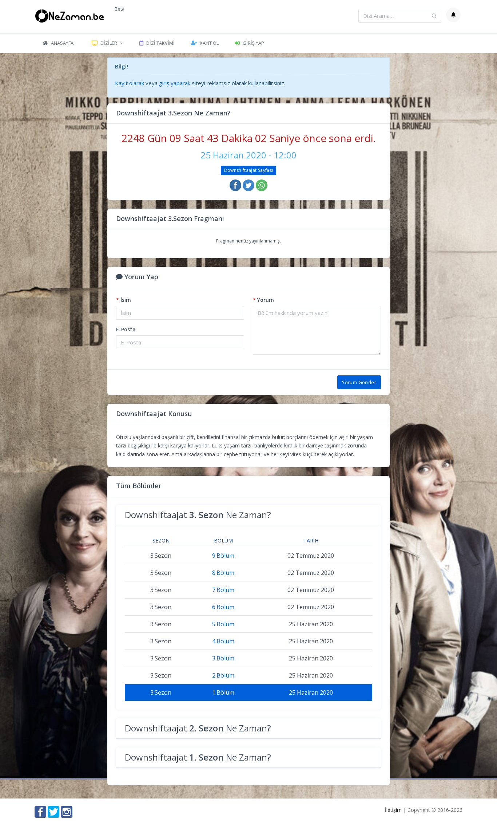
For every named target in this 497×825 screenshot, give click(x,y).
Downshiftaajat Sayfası (248, 170)
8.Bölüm (223, 573)
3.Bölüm (223, 658)
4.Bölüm (223, 641)
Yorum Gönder (359, 382)
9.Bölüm (223, 556)
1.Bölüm (223, 692)
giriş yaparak (174, 83)
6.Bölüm (223, 607)
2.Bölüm (223, 675)
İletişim (393, 809)
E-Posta (126, 329)
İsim (123, 299)
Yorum (263, 299)
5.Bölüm (223, 624)
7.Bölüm (223, 590)
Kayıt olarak (129, 83)
